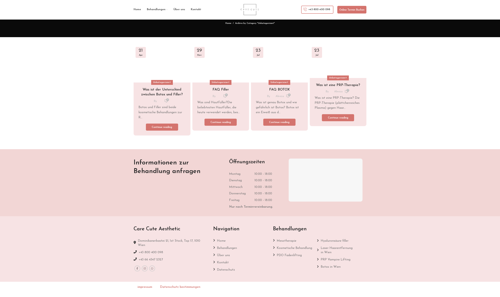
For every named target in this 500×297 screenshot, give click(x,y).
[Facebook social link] (137, 268)
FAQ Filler (220, 90)
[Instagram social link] (145, 268)
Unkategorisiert (162, 82)
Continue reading (162, 127)
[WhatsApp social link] (152, 268)
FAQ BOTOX (279, 90)
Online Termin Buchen (351, 10)
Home (228, 23)
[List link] (170, 252)
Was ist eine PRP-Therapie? (338, 85)
